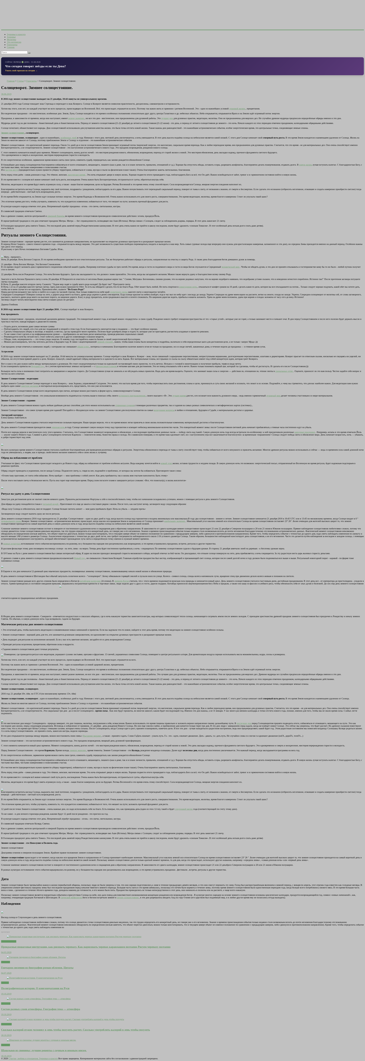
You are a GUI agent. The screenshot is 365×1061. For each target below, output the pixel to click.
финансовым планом (106, 366)
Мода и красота (8, 941)
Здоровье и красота (16, 34)
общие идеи (83, 346)
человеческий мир (231, 267)
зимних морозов (78, 750)
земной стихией (105, 342)
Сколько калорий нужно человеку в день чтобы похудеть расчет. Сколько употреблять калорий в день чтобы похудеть (75, 1029)
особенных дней (69, 137)
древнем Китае (121, 581)
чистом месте (12, 170)
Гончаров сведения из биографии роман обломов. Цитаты (37, 967)
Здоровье (11, 37)
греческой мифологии (72, 897)
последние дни (244, 723)
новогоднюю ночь (188, 287)
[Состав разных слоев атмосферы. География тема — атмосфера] (39, 998)
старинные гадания (125, 405)
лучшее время (179, 395)
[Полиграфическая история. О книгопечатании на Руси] (35, 978)
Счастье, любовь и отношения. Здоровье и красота (33, 1058)
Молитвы (11, 39)
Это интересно (14, 42)
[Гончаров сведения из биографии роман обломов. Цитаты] (36, 957)
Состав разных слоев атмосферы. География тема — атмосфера (40, 1009)
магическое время (77, 175)
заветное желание (30, 386)
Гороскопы (12, 44)
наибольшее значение (175, 521)
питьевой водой (51, 504)
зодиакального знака (11, 521)
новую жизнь (306, 165)
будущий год (37, 366)
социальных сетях (284, 371)
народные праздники (305, 432)
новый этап (167, 463)
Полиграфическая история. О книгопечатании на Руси (35, 988)
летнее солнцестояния (128, 897)
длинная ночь (58, 427)
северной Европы (56, 216)
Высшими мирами (92, 736)
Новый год (79, 558)
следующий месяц (184, 809)
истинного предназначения (132, 395)
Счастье (5, 983)
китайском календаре (90, 581)
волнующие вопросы (164, 410)
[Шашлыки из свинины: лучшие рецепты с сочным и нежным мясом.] (41, 1040)
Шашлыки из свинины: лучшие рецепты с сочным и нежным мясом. (44, 1050)
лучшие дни (167, 118)
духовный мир (273, 395)
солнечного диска (119, 292)
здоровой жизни (237, 108)
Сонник (11, 47)
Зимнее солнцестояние (13, 133)
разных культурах (12, 543)
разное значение (76, 118)
